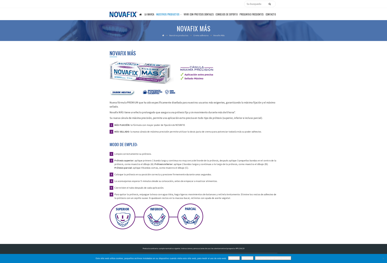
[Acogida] (140, 15)
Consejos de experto (227, 14)
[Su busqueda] (270, 4)
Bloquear (247, 258)
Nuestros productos (167, 14)
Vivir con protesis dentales (199, 14)
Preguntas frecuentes (251, 14)
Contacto (271, 14)
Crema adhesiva (200, 35)
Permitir (234, 258)
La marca (149, 14)
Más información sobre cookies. (273, 258)
